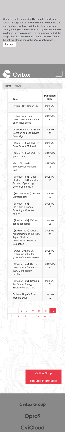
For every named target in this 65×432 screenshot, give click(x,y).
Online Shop (43, 373)
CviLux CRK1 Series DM (25, 106)
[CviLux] (33, 404)
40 (44, 316)
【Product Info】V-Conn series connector (25, 222)
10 (39, 310)
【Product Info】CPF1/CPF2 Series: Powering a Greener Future (23, 208)
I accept (9, 44)
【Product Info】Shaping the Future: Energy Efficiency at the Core (26, 284)
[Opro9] (33, 416)
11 (46, 310)
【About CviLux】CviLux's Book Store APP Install (26, 144)
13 (11, 316)
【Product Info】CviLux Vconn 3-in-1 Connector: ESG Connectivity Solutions (25, 269)
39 (37, 316)
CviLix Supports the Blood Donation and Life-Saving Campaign (26, 133)
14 (17, 316)
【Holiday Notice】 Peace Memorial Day (26, 195)
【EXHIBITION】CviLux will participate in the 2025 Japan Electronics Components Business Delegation (26, 237)
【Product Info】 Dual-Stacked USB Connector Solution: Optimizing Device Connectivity (25, 181)
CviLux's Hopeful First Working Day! (24, 296)
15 (24, 316)
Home (8, 85)
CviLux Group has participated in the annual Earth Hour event (26, 119)
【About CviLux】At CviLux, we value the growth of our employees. (26, 254)
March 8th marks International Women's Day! (24, 166)
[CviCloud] (33, 427)
